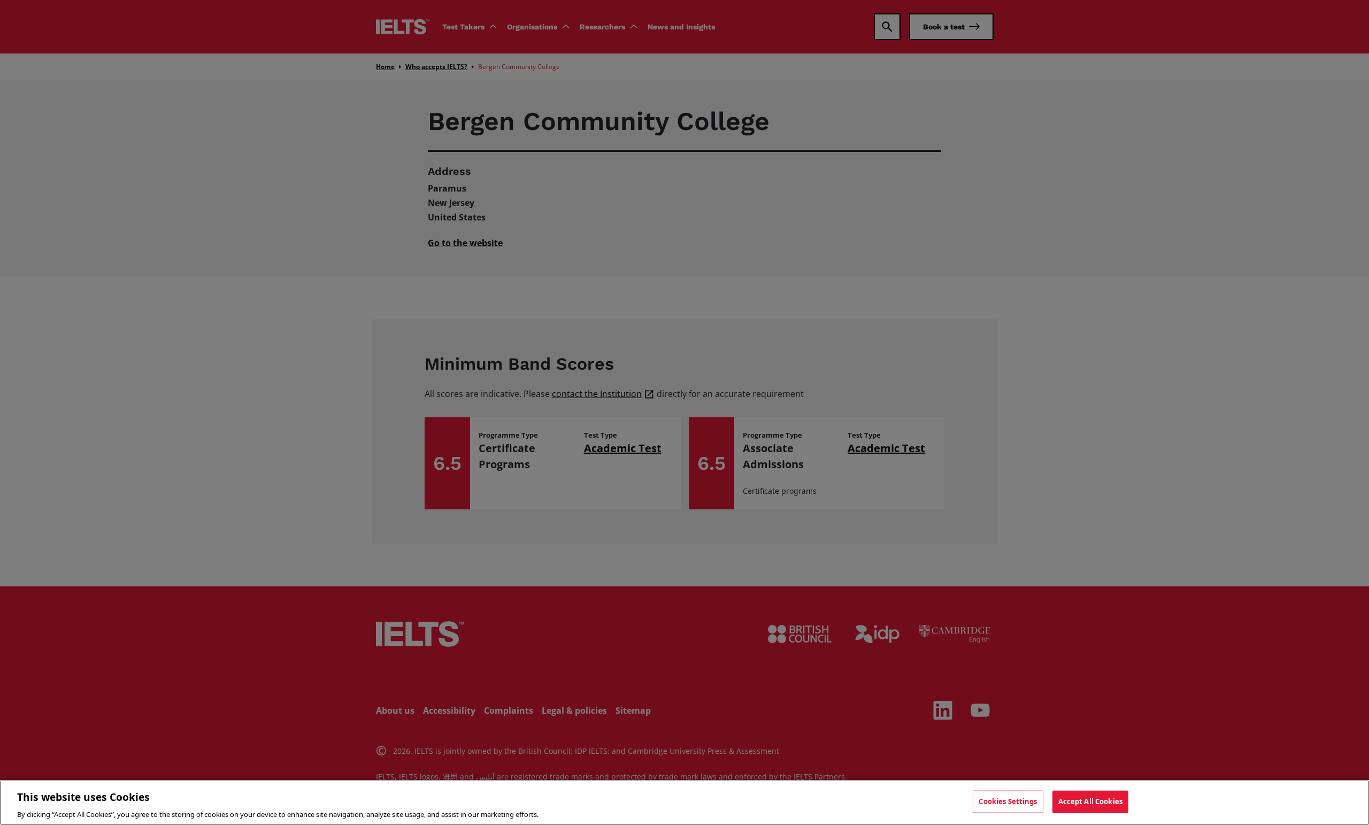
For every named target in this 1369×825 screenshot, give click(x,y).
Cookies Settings (1008, 801)
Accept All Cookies (1090, 801)
